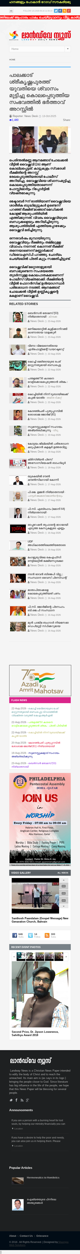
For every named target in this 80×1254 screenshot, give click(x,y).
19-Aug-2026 (54, 435)
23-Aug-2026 (54, 321)
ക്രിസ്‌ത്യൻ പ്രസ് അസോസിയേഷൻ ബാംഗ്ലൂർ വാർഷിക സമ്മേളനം (47, 463)
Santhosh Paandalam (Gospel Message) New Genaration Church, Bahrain (40, 920)
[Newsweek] (40, 36)
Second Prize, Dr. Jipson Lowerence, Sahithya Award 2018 (35, 1033)
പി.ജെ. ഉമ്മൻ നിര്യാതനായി (46, 492)
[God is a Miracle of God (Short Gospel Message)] (63, 902)
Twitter (56, 11)
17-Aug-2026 (54, 484)
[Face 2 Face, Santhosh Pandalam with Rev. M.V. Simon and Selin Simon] (63, 888)
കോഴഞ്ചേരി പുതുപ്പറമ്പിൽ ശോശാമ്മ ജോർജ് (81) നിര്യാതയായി (45, 414)
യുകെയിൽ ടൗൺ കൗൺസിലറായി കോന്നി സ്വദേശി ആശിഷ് (43, 480)
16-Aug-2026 (54, 533)
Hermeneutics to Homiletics (43, 1177)
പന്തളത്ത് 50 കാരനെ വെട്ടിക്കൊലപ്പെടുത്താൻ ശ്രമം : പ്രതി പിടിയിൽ (48, 382)
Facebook (60, 11)
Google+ (69, 11)
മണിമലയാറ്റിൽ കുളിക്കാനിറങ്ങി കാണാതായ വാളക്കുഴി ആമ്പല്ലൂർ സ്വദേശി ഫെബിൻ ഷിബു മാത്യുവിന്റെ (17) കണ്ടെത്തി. (38, 763)
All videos (62, 873)
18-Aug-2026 (54, 451)
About (12, 1236)
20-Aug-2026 (54, 419)
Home (12, 59)
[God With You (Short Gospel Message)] (63, 895)
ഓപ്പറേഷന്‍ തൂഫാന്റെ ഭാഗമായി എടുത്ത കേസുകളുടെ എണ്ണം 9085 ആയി (48, 528)
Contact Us (26, 1236)
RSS (64, 11)
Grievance (42, 1236)
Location (18, 1128)
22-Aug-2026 (54, 354)
